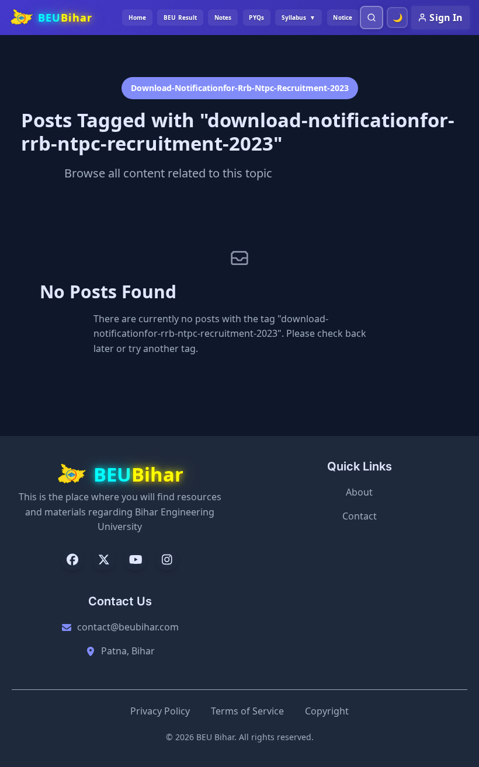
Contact (359, 516)
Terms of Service (247, 711)
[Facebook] (72, 560)
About (359, 492)
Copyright (327, 711)
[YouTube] (135, 560)
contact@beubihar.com (128, 626)
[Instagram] (167, 560)
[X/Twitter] (104, 560)
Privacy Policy (160, 711)
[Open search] (371, 17)
